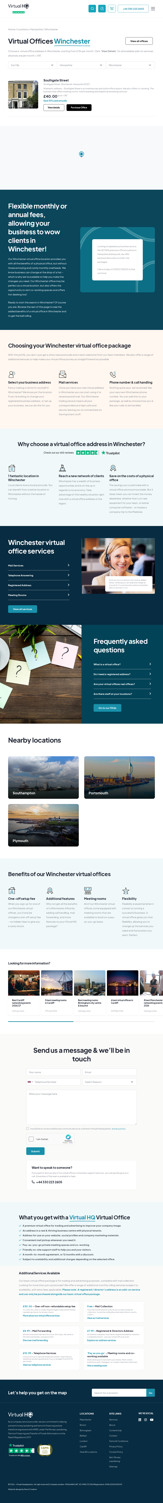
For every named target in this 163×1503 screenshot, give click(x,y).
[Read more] (43, 777)
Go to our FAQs (107, 707)
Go (150, 1392)
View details (54, 107)
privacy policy (119, 1128)
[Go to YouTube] (151, 1420)
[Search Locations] (120, 1393)
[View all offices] (102, 8)
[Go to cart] (111, 8)
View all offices (139, 40)
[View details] (23, 95)
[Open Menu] (153, 8)
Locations (22, 29)
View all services (22, 608)
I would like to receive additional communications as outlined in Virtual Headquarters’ (78, 1128)
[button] (81, 154)
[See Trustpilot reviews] (19, 12)
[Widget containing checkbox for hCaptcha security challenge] (50, 1139)
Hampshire (36, 29)
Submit (35, 1151)
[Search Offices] (92, 8)
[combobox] (30, 1081)
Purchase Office (79, 107)
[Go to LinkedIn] (139, 1420)
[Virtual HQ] (18, 6)
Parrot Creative (30, 1489)
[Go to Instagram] (145, 1420)
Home (11, 29)
